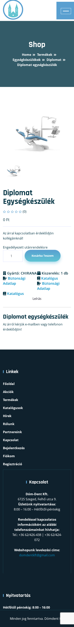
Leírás (37, 298)
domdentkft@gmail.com (37, 555)
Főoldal (9, 384)
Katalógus (49, 278)
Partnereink (12, 432)
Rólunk (8, 424)
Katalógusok (13, 408)
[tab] (13, 171)
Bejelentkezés (14, 448)
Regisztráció (12, 464)
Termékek (10, 400)
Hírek (7, 416)
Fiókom (9, 456)
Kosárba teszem (43, 255)
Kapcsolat (11, 440)
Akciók (8, 392)
